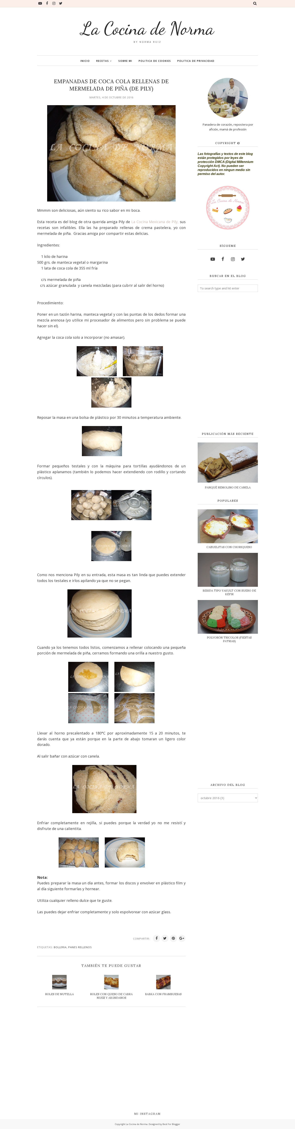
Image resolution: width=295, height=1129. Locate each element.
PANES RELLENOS (80, 947)
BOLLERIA (60, 947)
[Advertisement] (228, 362)
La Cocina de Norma (147, 28)
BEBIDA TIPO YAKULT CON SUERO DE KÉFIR (229, 592)
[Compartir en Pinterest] (173, 938)
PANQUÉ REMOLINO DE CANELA (228, 487)
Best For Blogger (171, 1124)
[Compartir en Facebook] (156, 938)
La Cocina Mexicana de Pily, (155, 221)
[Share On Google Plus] (181, 938)
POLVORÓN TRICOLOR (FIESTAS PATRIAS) (229, 639)
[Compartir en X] (165, 938)
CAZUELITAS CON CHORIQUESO (229, 547)
